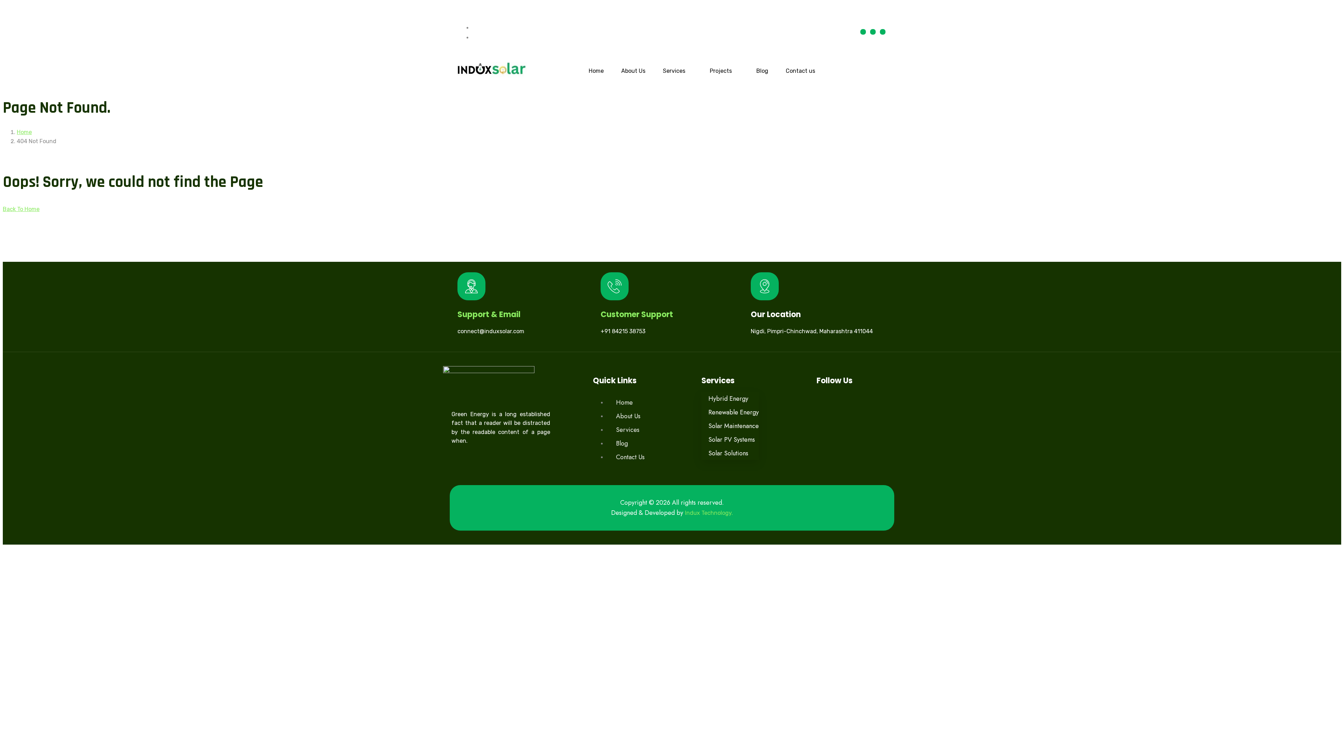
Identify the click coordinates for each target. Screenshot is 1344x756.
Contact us (800, 71)
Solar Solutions (728, 453)
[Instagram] (883, 32)
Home (596, 71)
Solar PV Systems (731, 439)
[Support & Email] (471, 286)
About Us (633, 71)
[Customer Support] (615, 286)
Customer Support (637, 314)
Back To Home (21, 209)
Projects (721, 71)
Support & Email (488, 314)
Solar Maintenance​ (733, 425)
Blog (762, 71)
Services (674, 71)
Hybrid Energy (728, 398)
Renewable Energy (733, 412)
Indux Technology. (709, 513)
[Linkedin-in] (873, 32)
